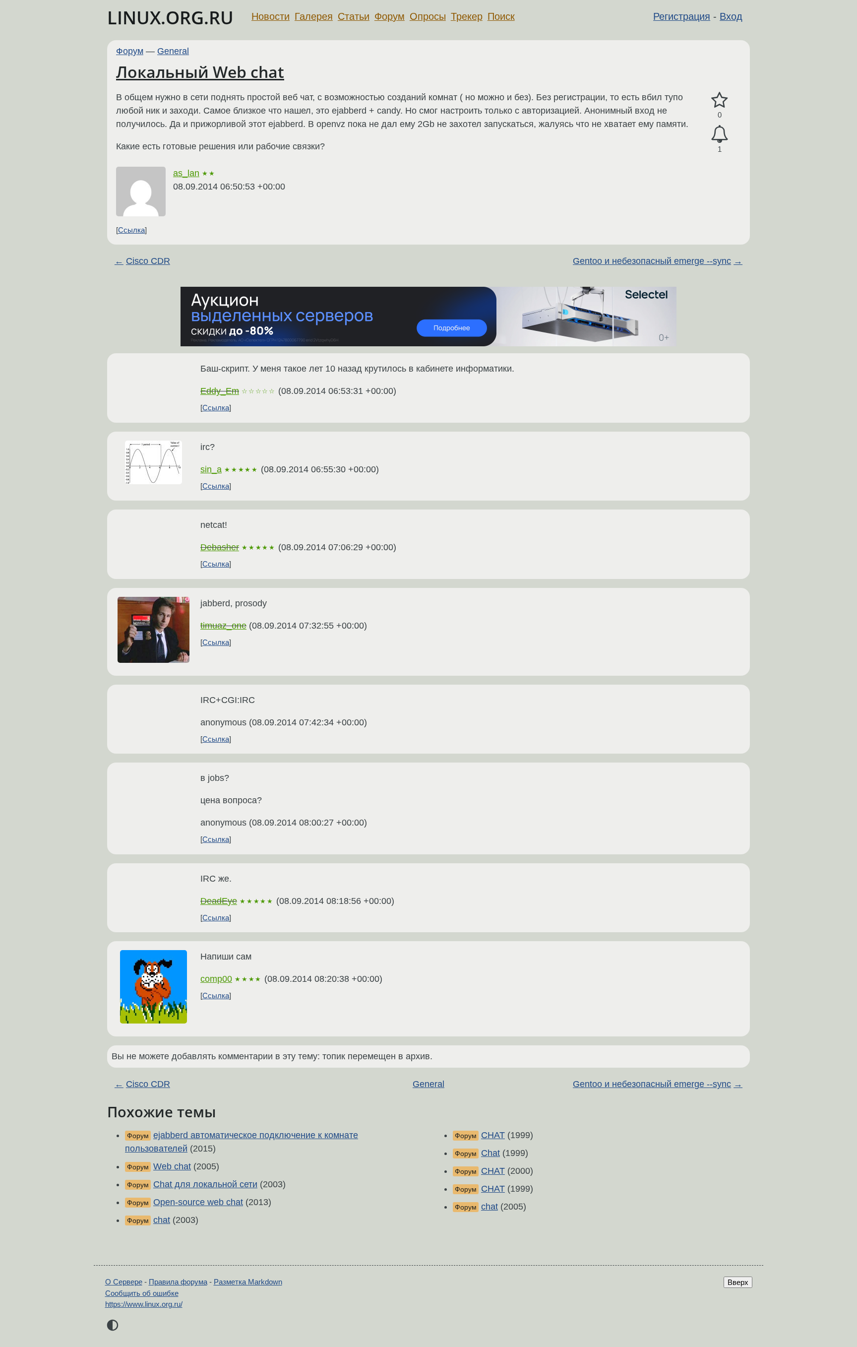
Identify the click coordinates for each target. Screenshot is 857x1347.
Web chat (172, 1166)
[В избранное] (719, 100)
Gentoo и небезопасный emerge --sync (652, 261)
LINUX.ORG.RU (170, 17)
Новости (270, 16)
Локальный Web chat (200, 71)
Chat (490, 1153)
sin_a (211, 469)
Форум (389, 16)
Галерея (314, 16)
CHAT (493, 1135)
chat (161, 1220)
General (173, 51)
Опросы (428, 16)
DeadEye (218, 901)
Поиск (501, 16)
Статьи (353, 16)
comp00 (216, 979)
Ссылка (131, 230)
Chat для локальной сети (205, 1184)
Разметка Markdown (248, 1282)
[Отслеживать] (719, 134)
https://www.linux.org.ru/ (144, 1304)
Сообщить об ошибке (142, 1293)
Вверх (738, 1282)
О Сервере (123, 1282)
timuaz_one (223, 626)
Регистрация (681, 16)
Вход (731, 16)
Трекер (467, 16)
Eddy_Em (219, 391)
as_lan (186, 173)
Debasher (219, 547)
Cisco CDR (148, 261)
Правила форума (178, 1282)
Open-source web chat (198, 1202)
